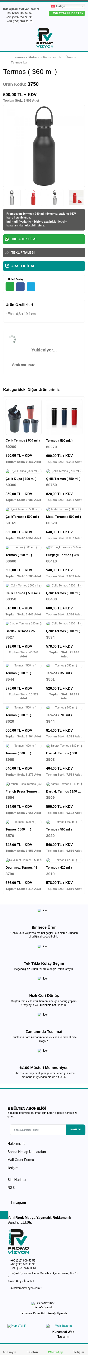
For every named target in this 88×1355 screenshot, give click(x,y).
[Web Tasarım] (63, 1326)
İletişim (12, 1168)
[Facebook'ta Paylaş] (20, 286)
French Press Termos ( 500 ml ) (29, 791)
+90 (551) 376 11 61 (19, 21)
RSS (11, 1187)
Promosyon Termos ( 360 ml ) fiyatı (29, 213)
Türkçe (60, 6)
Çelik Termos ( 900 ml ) (23, 440)
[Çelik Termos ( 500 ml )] (24, 586)
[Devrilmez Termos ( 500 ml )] (24, 860)
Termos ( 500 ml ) (18, 673)
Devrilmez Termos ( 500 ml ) (26, 867)
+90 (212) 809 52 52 (18, 13)
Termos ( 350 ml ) (59, 673)
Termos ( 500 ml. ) (59, 440)
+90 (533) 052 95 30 (18, 17)
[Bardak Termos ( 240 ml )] (64, 784)
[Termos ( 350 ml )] (64, 666)
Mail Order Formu (20, 1160)
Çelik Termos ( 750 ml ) (63, 479)
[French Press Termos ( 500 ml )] (24, 784)
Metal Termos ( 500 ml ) (63, 516)
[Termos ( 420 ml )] (64, 860)
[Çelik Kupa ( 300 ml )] (24, 471)
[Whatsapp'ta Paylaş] (10, 286)
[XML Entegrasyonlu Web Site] (24, 1327)
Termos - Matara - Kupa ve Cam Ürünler (45, 57)
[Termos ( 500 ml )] (24, 666)
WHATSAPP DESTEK (68, 13)
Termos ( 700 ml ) (59, 715)
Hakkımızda (16, 1143)
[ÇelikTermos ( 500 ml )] (24, 509)
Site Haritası (16, 1180)
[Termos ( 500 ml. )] (64, 417)
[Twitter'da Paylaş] (31, 286)
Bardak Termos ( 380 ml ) (65, 753)
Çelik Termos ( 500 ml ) (23, 593)
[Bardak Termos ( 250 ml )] (24, 624)
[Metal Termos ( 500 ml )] (64, 509)
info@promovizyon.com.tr (26, 1288)
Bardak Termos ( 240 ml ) (65, 791)
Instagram (18, 1202)
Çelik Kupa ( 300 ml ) (21, 479)
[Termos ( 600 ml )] (24, 746)
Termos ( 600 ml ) (18, 753)
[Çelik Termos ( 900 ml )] (24, 417)
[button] (82, 38)
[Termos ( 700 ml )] (64, 708)
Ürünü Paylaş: (15, 279)
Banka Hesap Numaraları (26, 1152)
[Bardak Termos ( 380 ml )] (64, 746)
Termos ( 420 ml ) (59, 867)
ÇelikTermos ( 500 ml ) (22, 516)
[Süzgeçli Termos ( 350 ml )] (64, 548)
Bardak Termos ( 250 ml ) (24, 631)
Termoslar (19, 62)
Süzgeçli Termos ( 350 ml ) (66, 555)
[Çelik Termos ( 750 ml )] (64, 471)
